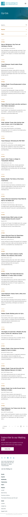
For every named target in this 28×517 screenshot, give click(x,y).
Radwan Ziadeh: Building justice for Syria (12, 313)
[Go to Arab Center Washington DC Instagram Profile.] (11, 458)
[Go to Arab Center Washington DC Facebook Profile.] (5, 458)
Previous (5, 426)
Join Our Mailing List (6, 469)
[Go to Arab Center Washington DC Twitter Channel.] (2, 458)
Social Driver (19, 514)
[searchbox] (14, 25)
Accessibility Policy (9, 514)
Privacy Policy (24, 513)
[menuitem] (2, 458)
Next (3, 428)
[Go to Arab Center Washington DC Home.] (9, 3)
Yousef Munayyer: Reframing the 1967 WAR (12, 141)
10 (23, 426)
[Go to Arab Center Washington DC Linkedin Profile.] (14, 458)
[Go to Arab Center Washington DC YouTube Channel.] (8, 458)
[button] (25, 3)
